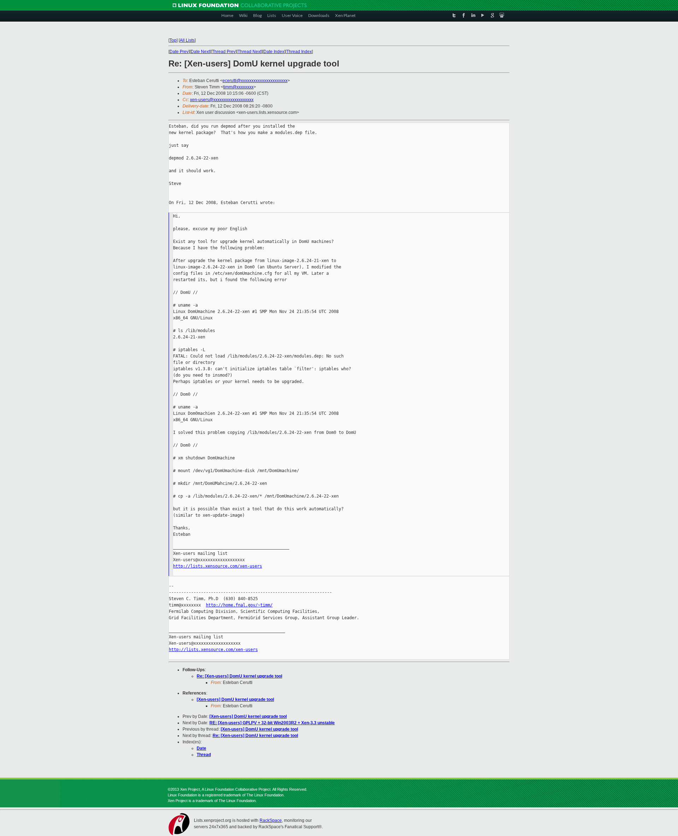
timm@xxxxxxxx (238, 87)
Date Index (273, 51)
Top (173, 40)
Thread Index (299, 51)
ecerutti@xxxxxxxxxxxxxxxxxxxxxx (254, 80)
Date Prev (179, 51)
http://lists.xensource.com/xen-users (217, 566)
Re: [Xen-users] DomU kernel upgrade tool (239, 676)
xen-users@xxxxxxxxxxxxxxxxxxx (222, 99)
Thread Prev (224, 51)
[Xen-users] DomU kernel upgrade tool (235, 699)
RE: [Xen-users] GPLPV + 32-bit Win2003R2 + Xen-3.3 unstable (272, 722)
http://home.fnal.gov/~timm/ (239, 605)
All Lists (187, 40)
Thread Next (249, 51)
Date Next (200, 51)
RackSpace (271, 820)
